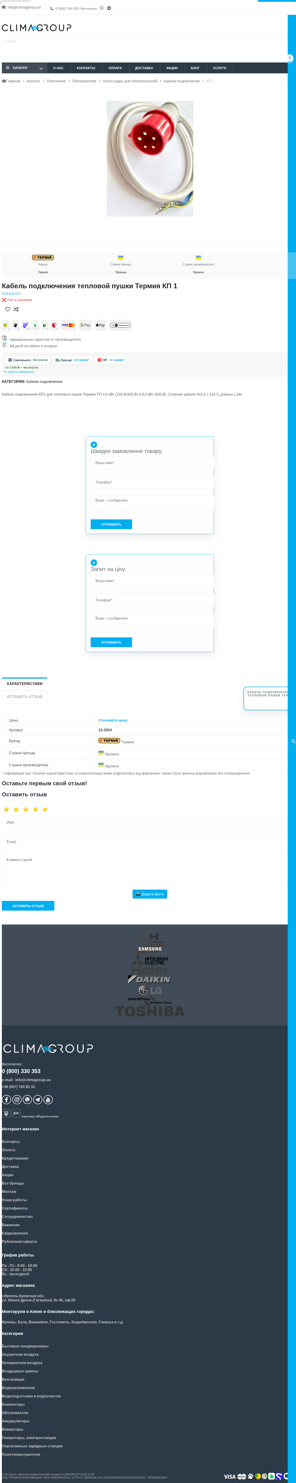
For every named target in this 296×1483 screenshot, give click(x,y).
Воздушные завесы (20, 1371)
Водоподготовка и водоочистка (31, 1396)
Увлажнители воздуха (22, 1363)
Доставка (144, 68)
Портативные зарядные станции (32, 1446)
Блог (195, 68)
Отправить (111, 524)
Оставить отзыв (28, 906)
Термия (43, 268)
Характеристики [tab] (25, 684)
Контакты (86, 68)
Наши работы (14, 1200)
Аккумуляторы (15, 1421)
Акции (172, 68)
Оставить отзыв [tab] (25, 697)
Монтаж (9, 1192)
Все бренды (13, 1183)
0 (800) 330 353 (76, 8)
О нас (58, 68)
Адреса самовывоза (21, 371)
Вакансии (11, 1225)
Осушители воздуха (20, 1354)
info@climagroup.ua (24, 7)
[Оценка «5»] (47, 809)
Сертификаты (15, 1208)
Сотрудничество (17, 1217)
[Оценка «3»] (27, 809)
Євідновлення (15, 1233)
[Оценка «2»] (17, 809)
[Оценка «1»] (8, 809)
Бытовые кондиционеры (25, 1346)
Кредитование (15, 1158)
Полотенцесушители (21, 1454)
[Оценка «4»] (37, 809)
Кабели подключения (44, 382)
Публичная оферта (19, 1242)
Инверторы (12, 1429)
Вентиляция (13, 1379)
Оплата (115, 68)
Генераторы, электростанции (29, 1438)
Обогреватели (15, 1413)
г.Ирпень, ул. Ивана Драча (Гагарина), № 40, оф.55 (38, 371)
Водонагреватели (18, 1388)
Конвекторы (13, 1404)
